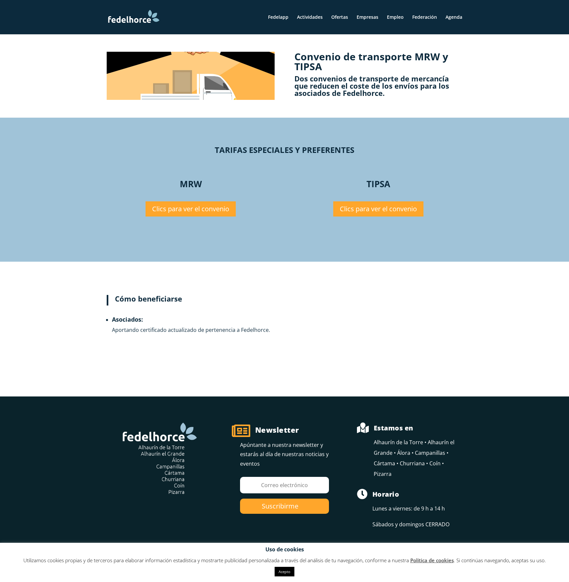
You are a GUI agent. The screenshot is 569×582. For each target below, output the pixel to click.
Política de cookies (432, 560)
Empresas (367, 17)
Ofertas (339, 17)
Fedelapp (278, 17)
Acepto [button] (284, 571)
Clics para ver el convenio (190, 208)
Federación (424, 17)
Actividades (310, 17)
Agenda (454, 17)
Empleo (395, 17)
